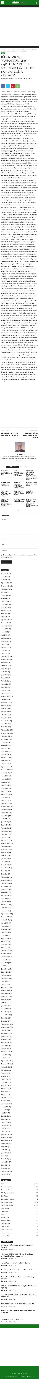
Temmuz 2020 (5, 733)
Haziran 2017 (5, 846)
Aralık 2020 (4, 718)
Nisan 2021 (4, 705)
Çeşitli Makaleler (12, 467)
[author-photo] (19, 447)
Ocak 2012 (4, 1045)
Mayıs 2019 (4, 776)
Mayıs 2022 (4, 665)
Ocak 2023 (4, 641)
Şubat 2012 (4, 1042)
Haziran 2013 (5, 993)
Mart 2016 (4, 892)
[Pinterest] (13, 86)
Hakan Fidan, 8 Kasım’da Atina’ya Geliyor (15, 1263)
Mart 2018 (4, 819)
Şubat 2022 (4, 675)
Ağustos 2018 (5, 803)
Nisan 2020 (4, 742)
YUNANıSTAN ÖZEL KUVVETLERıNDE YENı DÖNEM (30, 435)
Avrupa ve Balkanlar (7, 1187)
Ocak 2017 (4, 862)
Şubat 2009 (4, 1153)
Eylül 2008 (4, 1168)
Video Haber (4, 1226)
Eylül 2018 (4, 800)
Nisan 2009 (4, 1146)
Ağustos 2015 (5, 914)
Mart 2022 (4, 672)
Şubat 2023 (4, 638)
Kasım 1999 (4, 1174)
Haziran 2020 (5, 736)
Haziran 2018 (5, 809)
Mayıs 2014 (4, 960)
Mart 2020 (4, 745)
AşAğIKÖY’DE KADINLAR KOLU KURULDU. (30, 492)
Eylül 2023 (4, 616)
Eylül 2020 (4, 727)
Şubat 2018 (4, 822)
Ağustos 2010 (5, 1097)
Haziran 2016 (5, 883)
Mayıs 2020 (4, 739)
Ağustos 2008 (5, 1171)
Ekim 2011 (4, 1055)
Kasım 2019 (4, 757)
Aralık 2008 (4, 1159)
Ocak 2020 (4, 751)
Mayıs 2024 (4, 592)
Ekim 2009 (4, 1128)
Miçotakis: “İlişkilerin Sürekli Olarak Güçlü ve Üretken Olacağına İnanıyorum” (17, 1255)
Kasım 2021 (4, 684)
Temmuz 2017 (5, 843)
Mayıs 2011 (4, 1070)
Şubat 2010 (4, 1116)
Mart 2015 (4, 929)
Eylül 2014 (4, 947)
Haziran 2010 (5, 1104)
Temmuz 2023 (5, 623)
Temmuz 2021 (5, 696)
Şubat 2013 (4, 1006)
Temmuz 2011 (5, 1064)
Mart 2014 (4, 966)
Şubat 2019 (4, 785)
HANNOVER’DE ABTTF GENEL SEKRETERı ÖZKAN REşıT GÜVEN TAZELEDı (6, 493)
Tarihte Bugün (5, 1217)
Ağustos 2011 (5, 1061)
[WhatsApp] (17, 86)
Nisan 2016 (4, 889)
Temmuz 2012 (5, 1027)
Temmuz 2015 (5, 917)
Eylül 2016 (4, 874)
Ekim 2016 (4, 871)
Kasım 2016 (4, 868)
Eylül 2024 (4, 580)
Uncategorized (5, 1223)
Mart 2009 (4, 1150)
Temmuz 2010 (5, 1101)
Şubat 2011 (4, 1079)
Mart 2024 (4, 598)
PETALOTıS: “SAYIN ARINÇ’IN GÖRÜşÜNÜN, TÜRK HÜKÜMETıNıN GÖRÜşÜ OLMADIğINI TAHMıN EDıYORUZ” (32, 503)
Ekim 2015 (4, 908)
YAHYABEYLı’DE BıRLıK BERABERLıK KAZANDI (9, 434)
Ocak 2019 (4, 788)
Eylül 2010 (4, 1094)
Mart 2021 (4, 708)
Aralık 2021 (4, 681)
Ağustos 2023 (5, 620)
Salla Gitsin (4, 1211)
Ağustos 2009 (5, 1134)
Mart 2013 (4, 1002)
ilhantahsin (10, 78)
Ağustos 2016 (5, 877)
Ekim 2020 (4, 724)
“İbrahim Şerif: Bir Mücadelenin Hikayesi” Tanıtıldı (18, 1270)
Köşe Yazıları (5, 1208)
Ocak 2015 (4, 935)
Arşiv (9, 49)
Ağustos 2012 (5, 1024)
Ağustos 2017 (5, 840)
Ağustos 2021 (5, 693)
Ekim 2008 (4, 1165)
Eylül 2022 (4, 653)
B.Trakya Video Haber (7, 1193)
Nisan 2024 (4, 595)
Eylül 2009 (4, 1131)
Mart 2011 (4, 1076)
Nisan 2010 (4, 1110)
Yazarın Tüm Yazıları (26, 467)
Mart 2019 (4, 782)
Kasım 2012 (4, 1015)
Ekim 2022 (4, 650)
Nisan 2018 (4, 816)
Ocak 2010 (4, 1119)
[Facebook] (3, 86)
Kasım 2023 (4, 610)
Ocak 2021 (4, 714)
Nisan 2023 (4, 632)
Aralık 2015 (4, 901)
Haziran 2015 (5, 920)
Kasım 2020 (4, 721)
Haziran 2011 (5, 1067)
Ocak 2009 (4, 1156)
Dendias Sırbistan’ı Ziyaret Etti (12, 1319)
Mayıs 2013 (4, 996)
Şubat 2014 (4, 969)
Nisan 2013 (4, 999)
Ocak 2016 (4, 898)
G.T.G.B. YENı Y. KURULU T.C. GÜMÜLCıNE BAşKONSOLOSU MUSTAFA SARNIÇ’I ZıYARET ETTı (6, 502)
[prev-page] (18, 510)
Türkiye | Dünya (6, 1220)
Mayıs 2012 (4, 1033)
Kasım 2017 (4, 831)
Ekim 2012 (4, 1018)
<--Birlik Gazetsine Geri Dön (19, 1373)
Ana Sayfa (3, 49)
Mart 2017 (4, 855)
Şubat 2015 (4, 932)
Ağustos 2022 (5, 656)
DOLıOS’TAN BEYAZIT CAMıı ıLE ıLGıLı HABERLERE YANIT (19, 501)
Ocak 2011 (4, 1082)
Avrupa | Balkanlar (6, 1190)
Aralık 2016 (4, 865)
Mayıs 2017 (4, 849)
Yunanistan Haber (6, 1233)
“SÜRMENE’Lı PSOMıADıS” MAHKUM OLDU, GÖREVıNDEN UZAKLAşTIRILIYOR (19, 485)
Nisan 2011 (4, 1073)
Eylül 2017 (4, 837)
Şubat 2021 (4, 711)
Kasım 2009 (4, 1125)
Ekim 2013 (4, 981)
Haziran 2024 (5, 589)
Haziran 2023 (5, 626)
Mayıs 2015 (4, 923)
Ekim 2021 (4, 687)
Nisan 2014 (4, 963)
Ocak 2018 (4, 825)
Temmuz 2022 (5, 659)
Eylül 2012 (4, 1021)
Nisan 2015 (4, 926)
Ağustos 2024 (5, 583)
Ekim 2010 (4, 1091)
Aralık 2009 (4, 1122)
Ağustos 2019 (5, 767)
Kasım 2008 (4, 1162)
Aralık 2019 (4, 754)
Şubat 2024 (4, 601)
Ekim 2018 (4, 797)
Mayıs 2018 (4, 813)
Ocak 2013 (4, 1009)
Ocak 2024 (4, 604)
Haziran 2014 (5, 957)
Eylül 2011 (4, 1058)
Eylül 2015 (4, 911)
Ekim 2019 (4, 760)
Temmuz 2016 (5, 880)
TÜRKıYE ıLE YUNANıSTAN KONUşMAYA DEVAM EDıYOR (6, 472)
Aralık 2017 (4, 828)
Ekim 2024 (4, 577)
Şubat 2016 (4, 895)
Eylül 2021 (4, 690)
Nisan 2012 (4, 1036)
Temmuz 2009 (5, 1137)
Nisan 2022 (4, 669)
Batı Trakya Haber (6, 1202)
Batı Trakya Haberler (7, 1205)
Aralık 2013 (4, 975)
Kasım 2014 (4, 941)
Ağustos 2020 (5, 730)
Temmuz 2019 (5, 770)
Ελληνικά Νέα (5, 1236)
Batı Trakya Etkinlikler (7, 1199)
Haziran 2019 (5, 773)
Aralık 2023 (4, 607)
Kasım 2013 (4, 978)
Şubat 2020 (4, 748)
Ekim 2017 (4, 834)
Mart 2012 (4, 1039)
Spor (2, 1214)
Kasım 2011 (4, 1052)
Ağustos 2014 (5, 950)
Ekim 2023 (4, 613)
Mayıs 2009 (4, 1143)
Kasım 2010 (4, 1088)
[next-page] (21, 510)
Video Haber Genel (6, 1230)
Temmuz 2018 (5, 806)
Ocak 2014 (4, 972)
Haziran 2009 (5, 1140)
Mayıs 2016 (4, 886)
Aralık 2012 (4, 1012)
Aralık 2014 (4, 938)
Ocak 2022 (4, 678)
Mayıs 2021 (4, 702)
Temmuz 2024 (5, 586)
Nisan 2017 (4, 852)
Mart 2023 (4, 635)
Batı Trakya (4, 1196)
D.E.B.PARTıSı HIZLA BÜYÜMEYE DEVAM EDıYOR (31, 484)
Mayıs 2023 (4, 629)
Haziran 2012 (5, 1030)
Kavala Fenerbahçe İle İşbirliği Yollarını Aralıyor (17, 1303)
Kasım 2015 (4, 904)
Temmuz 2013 (5, 990)
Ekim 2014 (4, 944)
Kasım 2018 (4, 794)
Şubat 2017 (4, 858)
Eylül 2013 (4, 984)
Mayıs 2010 (4, 1107)
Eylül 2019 (4, 764)
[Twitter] (8, 86)
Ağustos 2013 (5, 987)
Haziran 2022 (5, 662)
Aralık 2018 (4, 791)
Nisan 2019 (4, 779)
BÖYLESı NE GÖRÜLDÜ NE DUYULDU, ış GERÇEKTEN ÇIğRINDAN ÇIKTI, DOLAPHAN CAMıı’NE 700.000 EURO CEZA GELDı (32, 475)
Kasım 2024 (4, 574)
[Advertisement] (19, 26)
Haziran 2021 (5, 699)
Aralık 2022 (4, 644)
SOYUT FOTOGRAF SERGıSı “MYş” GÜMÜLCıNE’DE (6, 484)
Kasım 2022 (4, 647)
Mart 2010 (4, 1113)
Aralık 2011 (4, 1048)
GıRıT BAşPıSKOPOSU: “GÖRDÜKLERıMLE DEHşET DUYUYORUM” (19, 473)
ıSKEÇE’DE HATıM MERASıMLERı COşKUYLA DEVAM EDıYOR (19, 493)
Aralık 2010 (4, 1085)
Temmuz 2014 (5, 953)
